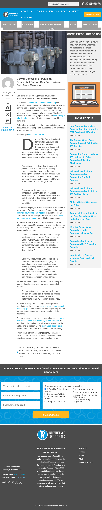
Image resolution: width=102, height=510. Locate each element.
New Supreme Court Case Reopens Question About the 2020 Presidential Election (84, 129)
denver (30, 347)
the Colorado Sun (36, 135)
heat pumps (43, 353)
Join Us (82, 455)
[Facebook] (82, 3)
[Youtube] (99, 3)
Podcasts (26, 17)
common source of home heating (31, 213)
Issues (40, 11)
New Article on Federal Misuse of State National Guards (82, 258)
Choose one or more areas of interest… (63, 386)
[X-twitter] (86, 3)
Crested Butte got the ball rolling (41, 103)
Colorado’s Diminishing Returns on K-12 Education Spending (83, 244)
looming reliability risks (52, 326)
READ (64, 11)
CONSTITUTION (9, 24)
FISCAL (73, 24)
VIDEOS (75, 11)
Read (81, 459)
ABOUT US (26, 11)
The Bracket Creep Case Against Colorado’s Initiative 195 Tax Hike (84, 143)
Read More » (75, 135)
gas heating (46, 350)
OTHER (52, 29)
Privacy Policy (86, 463)
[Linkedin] (91, 3)
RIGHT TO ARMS (89, 24)
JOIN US (53, 11)
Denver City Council (47, 347)
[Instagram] (95, 3)
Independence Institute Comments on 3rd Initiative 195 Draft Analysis (83, 191)
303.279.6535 (19, 474)
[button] (8, 108)
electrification (28, 350)
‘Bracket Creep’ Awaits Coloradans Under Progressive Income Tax (81, 230)
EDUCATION (27, 24)
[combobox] (63, 4)
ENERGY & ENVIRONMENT (51, 24)
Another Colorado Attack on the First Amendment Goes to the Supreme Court (83, 216)
